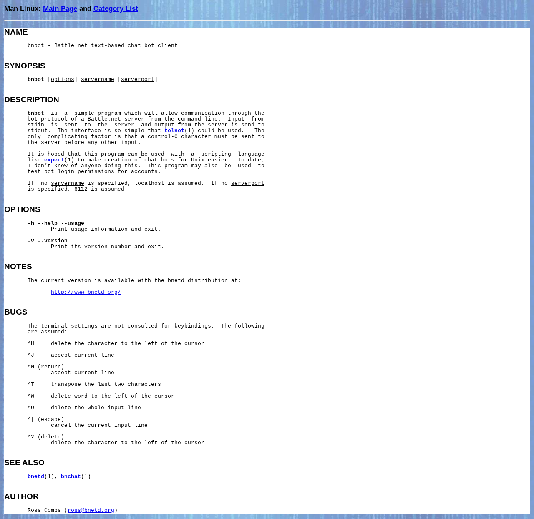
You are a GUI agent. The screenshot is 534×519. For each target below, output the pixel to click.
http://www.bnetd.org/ (86, 292)
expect (54, 160)
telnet (174, 131)
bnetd (36, 477)
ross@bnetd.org (91, 511)
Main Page (60, 8)
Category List (115, 8)
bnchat (71, 477)
